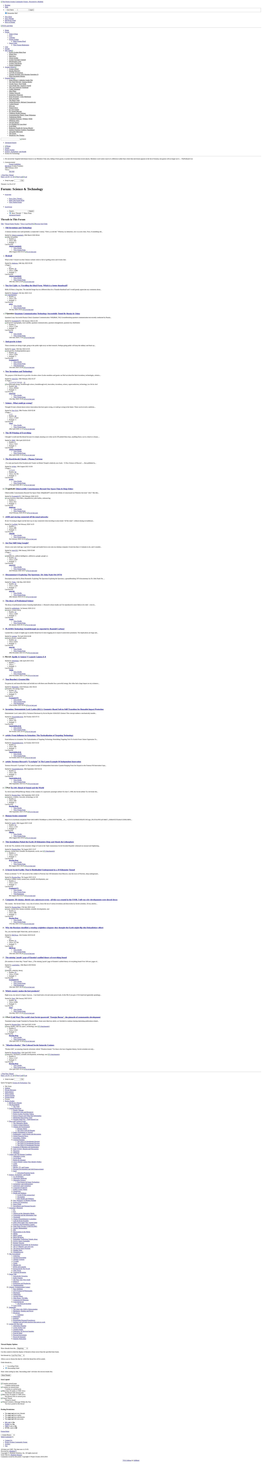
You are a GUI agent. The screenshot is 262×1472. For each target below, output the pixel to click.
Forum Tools (8, 194)
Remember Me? (12, 13)
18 (13, 177)
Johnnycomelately (17, 235)
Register (7, 5)
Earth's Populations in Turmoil (23, 1132)
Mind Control (17, 1235)
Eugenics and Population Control (23, 1224)
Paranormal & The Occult (21, 1269)
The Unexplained (14, 1254)
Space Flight (17, 1204)
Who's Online (9, 1094)
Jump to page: (9, 180)
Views (23, 224)
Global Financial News (20, 1136)
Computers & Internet (20, 1187)
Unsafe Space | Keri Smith (17, 84)
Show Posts (28, 213)
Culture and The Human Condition (20, 1154)
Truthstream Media (15, 117)
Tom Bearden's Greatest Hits (17, 679)
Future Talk (12, 1274)
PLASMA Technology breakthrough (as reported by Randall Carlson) (34, 629)
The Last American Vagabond (18, 87)
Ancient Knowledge (19, 1257)
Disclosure (16, 1292)
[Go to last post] (30, 252)
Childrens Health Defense (17, 113)
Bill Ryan (8, 166)
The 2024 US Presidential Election (28, 1145)
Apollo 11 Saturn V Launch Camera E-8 (29, 657)
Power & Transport (19, 1337)
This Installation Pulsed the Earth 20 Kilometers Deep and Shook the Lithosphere (39, 842)
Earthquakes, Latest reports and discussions (27, 1134)
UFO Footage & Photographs (22, 1291)
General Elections (19, 1140)
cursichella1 (16, 965)
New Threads (9, 18)
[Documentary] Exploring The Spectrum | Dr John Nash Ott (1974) (33, 575)
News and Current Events (17, 1121)
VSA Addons (127, 1460)
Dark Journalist (14, 98)
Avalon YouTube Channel (17, 60)
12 (15, 612)
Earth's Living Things (20, 1189)
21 (15, 558)
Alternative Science (19, 1180)
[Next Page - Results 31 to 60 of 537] (17, 177)
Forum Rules (5, 1431)
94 (15, 472)
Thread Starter (9, 224)
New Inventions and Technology (18, 371)
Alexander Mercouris (16, 132)
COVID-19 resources (16, 72)
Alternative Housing (19, 1326)
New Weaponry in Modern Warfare (24, 1200)
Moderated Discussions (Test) (22, 1117)
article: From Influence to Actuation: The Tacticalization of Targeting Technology (39, 735)
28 (15, 269)
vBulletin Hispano (16, 1455)
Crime (15, 1164)
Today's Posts (13, 34)
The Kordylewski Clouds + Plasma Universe (23, 459)
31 (15, 940)
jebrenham (15, 661)
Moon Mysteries (18, 1237)
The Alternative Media (20, 1123)
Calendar (12, 37)
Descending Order (13, 1368)
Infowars (12, 106)
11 (11, 177)
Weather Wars (17, 1250)
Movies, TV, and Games (21, 1167)
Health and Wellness (19, 1193)
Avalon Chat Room (15, 63)
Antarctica (16, 1256)
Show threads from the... (9, 1348)
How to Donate (10, 22)
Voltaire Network (14, 93)
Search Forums (10, 1095)
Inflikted (136, 1460)
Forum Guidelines (15, 65)
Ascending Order (13, 1366)
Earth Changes (18, 1278)
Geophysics (17, 1191)
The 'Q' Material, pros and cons (23, 1246)
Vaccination (21, 1197)
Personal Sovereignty (20, 1335)
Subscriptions (9, 1092)
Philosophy (16, 1316)
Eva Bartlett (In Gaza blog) (18, 124)
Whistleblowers (18, 1252)
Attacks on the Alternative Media (23, 1213)
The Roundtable (14, 1105)
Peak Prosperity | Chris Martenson (20, 97)
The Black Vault (14, 100)
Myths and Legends (19, 1267)
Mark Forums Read (19, 41)
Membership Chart (15, 61)
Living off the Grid (19, 1327)
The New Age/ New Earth (21, 1280)
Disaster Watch (22, 1129)
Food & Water (17, 1333)
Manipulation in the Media (21, 1232)
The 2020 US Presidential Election (28, 1143)
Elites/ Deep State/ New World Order (25, 1222)
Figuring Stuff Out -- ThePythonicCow (25, 1119)
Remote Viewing (18, 1243)
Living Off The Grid (15, 1324)
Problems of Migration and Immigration (26, 1147)
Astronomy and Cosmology (22, 1186)
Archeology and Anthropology (23, 1184)
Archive (7, 1444)
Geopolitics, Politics (19, 1138)
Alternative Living (19, 1156)
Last (21, 177)
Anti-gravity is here (13, 341)
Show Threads (16, 213)
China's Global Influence (21, 1125)
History (15, 1165)
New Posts (8, 17)
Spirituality (12, 1307)
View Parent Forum (15, 202)
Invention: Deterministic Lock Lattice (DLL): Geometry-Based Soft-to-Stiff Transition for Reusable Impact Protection (54, 709)
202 (16, 386)
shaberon (15, 263)
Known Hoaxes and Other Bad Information (27, 1116)
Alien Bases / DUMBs (20, 1298)
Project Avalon (9, 150)
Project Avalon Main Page (17, 52)
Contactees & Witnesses (21, 1300)
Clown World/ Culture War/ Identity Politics (27, 1162)
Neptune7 (15, 293)
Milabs (15, 1234)
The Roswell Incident (24, 1304)
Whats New (13, 54)
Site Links (8, 50)
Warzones (16, 1151)
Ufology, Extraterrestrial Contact (19, 1287)
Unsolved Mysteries (19, 1272)
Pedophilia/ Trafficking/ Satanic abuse (25, 1239)
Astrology (20, 1315)
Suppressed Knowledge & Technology (25, 1245)
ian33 (13, 823)
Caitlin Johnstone (14, 89)
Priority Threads (18, 1110)
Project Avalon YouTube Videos (23, 1114)
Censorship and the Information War (25, 1215)
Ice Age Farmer (14, 109)
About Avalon (13, 58)
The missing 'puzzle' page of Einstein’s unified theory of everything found (36, 957)
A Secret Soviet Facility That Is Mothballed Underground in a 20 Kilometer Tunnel (40, 870)
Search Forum (8, 206)
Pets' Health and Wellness (25, 1199)
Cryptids (16, 1261)
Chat (6, 47)
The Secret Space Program (21, 1248)
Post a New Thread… (16, 198)
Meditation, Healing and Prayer (23, 1311)
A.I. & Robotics (18, 1176)
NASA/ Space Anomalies (21, 1241)
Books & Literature (19, 1160)
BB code (8, 1422)
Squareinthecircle (17, 717)
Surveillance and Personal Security (24, 1206)
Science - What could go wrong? (18, 403)
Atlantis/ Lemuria (18, 1259)
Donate (7, 49)
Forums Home (9, 1097)
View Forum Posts (19, 250)
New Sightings (18, 1289)
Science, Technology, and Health (15, 152)
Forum (7, 32)
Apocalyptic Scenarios (20, 1276)
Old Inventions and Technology (18, 228)
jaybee (14, 466)
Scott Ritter (12, 126)
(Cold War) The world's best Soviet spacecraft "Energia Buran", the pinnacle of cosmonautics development (55, 1017)
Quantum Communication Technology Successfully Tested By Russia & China (47, 313)
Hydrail (8, 256)
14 (15, 353)
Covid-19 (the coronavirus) (26, 1195)
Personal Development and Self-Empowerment (28, 1169)
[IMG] (7, 1426)
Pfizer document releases (17, 76)
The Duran (12, 133)
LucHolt (14, 524)
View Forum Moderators (21, 45)
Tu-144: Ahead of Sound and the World (27, 788)
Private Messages (10, 1090)
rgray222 (15, 379)
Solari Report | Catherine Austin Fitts (21, 80)
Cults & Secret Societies (21, 1221)
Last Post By (29, 224)
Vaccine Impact (14, 122)
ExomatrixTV (16, 321)
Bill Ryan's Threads (15, 1103)
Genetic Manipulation (20, 1228)
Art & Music (17, 1158)
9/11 (14, 1211)
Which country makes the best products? (22, 991)
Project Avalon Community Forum (16, 1442)
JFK (14, 1230)
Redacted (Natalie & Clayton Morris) (21, 128)
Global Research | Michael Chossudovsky (22, 102)
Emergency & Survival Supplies (23, 1331)
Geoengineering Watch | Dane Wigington (22, 115)
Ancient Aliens (18, 1296)
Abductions (17, 1294)
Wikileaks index (14, 120)
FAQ (10, 36)
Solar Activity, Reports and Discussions (26, 1149)
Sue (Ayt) (15, 410)
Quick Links (13, 43)
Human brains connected (16, 816)
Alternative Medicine (20, 1178)
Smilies (7, 1424)
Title (2, 224)
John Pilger (12, 91)
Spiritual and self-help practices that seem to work (29, 1322)
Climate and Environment (21, 1127)
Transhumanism (18, 1285)
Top (29, 1083)
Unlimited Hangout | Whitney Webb (20, 119)
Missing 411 (17, 1265)
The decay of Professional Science (19, 601)
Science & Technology (20, 1202)
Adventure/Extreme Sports (25, 1173)
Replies (17, 224)
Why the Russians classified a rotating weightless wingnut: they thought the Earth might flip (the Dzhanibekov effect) (54, 928)
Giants (15, 1263)
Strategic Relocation (19, 1339)
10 (21, 382)
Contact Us (8, 1440)
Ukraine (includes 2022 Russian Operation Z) (23, 74)
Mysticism (16, 1313)
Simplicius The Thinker (16, 135)
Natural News (13, 108)
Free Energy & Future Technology (28, 1182)
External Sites (9, 78)
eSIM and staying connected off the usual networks (26, 517)
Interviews (12, 56)
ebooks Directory (14, 71)
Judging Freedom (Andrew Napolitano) (22, 130)
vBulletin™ (13, 1451)
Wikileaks (16, 1152)
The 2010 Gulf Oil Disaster (26, 1130)
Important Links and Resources (23, 1112)
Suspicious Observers (16, 95)
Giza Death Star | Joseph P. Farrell (20, 85)
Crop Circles (17, 1305)
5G (14, 1210)
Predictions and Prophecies (21, 1283)
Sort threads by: (6, 1355)
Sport (15, 1171)
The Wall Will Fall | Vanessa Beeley (20, 82)
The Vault (16, 1106)
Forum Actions (14, 39)
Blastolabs (15, 687)
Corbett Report (14, 104)
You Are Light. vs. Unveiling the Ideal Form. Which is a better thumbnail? (36, 285)
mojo (13, 349)
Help (6, 7)
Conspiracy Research (16, 1208)
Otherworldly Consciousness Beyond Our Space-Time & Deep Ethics (44, 489)
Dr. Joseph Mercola (15, 111)
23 (15, 972)
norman (14, 636)
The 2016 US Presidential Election (28, 1141)
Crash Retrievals (18, 1302)
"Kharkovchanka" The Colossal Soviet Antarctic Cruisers (29, 1045)
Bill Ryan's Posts (10, 20)
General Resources (15, 1108)
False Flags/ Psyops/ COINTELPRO (25, 1226)
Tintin (14, 582)
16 (15, 584)
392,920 (11, 171)
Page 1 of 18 (5, 177)
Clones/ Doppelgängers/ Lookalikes (24, 1219)
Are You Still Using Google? (17, 543)
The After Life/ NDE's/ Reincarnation (25, 1309)
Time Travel (17, 1270)
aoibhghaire (15, 608)
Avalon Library (10, 67)
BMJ (13, 440)
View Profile (18, 248)
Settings (7, 1088)
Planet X (16, 1281)
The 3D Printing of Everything (18, 433)
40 (15, 416)
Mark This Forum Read (16, 200)
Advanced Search (10, 143)
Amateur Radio (18, 1329)
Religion (16, 1318)
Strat (13, 998)
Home (7, 30)
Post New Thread (7, 175)
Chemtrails (16, 1217)
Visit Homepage (19, 365)
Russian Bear (16, 795)
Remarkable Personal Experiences (24, 1320)
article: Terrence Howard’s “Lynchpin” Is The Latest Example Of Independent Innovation (43, 762)
